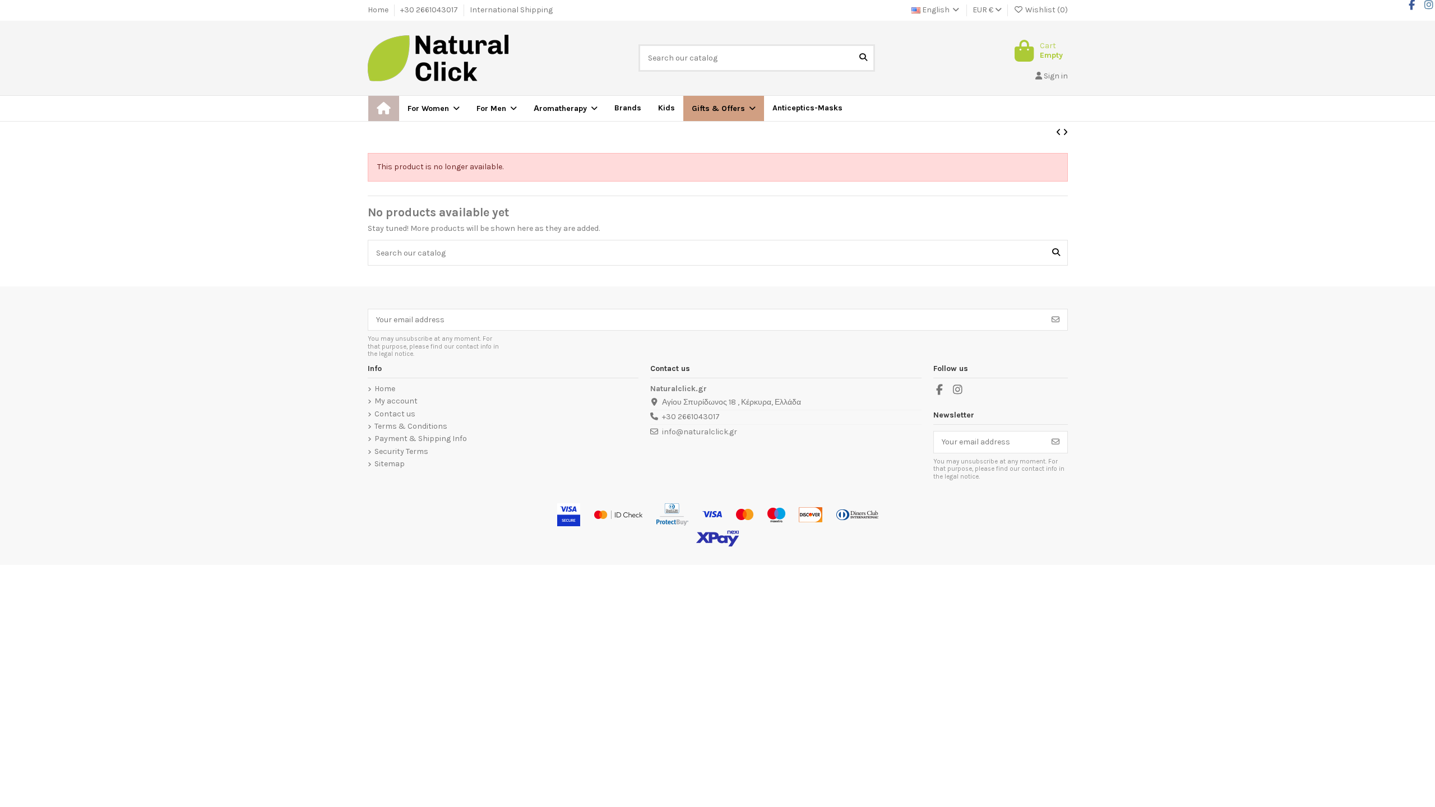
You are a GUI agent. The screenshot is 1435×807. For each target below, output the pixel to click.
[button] (723, 108)
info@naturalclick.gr (699, 432)
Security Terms (401, 451)
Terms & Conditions (410, 426)
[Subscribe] (1055, 320)
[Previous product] (1059, 132)
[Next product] (1065, 132)
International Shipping (511, 10)
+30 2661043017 (430, 10)
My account (396, 401)
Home (379, 10)
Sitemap (389, 464)
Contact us (394, 414)
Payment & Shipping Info (420, 438)
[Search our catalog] (863, 58)
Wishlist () (1046, 10)
